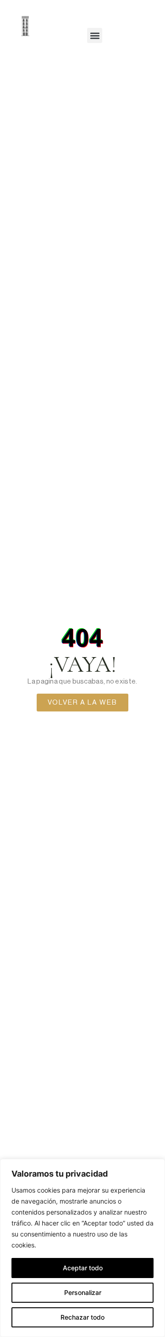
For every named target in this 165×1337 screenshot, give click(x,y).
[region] (82, 1248)
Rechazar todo (82, 1317)
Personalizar (82, 1292)
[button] (94, 35)
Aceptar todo (83, 1268)
